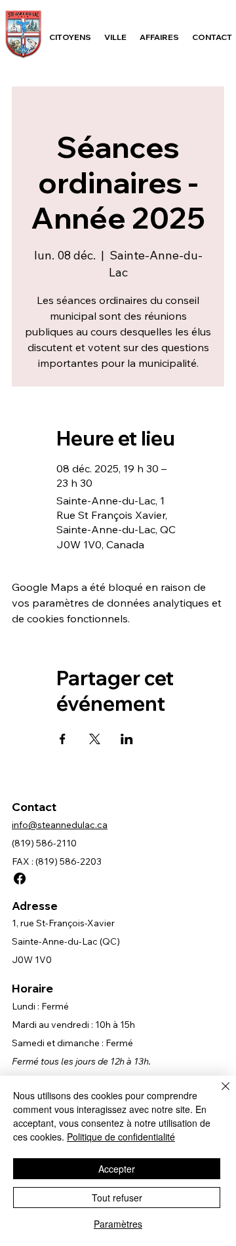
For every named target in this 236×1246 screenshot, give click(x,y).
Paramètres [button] (118, 1223)
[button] (70, 37)
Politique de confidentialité (121, 1136)
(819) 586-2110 (44, 843)
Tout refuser (117, 1197)
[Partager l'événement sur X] (94, 739)
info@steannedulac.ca (60, 825)
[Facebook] (20, 878)
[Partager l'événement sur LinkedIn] (127, 739)
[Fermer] (217, 1094)
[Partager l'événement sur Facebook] (62, 739)
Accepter (116, 1168)
